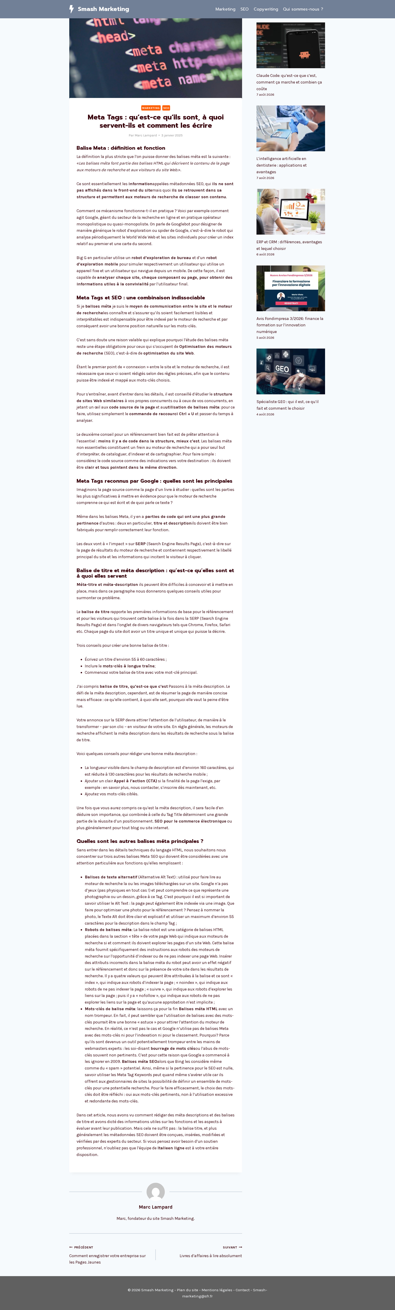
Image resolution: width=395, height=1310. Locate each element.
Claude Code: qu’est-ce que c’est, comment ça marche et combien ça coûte (289, 82)
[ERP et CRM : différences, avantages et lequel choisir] (291, 212)
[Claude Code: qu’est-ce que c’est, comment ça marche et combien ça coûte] (291, 45)
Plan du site (187, 1290)
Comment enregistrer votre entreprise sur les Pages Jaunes (107, 1255)
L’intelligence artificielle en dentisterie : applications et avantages (281, 165)
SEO (244, 9)
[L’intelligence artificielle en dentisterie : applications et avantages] (291, 128)
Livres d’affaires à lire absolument (211, 1251)
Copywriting (266, 9)
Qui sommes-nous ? (303, 9)
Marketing (225, 9)
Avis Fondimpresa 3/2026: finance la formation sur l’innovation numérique (289, 325)
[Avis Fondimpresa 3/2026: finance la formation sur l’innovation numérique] (291, 288)
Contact (243, 1290)
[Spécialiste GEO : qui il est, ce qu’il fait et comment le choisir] (291, 371)
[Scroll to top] (384, 1301)
